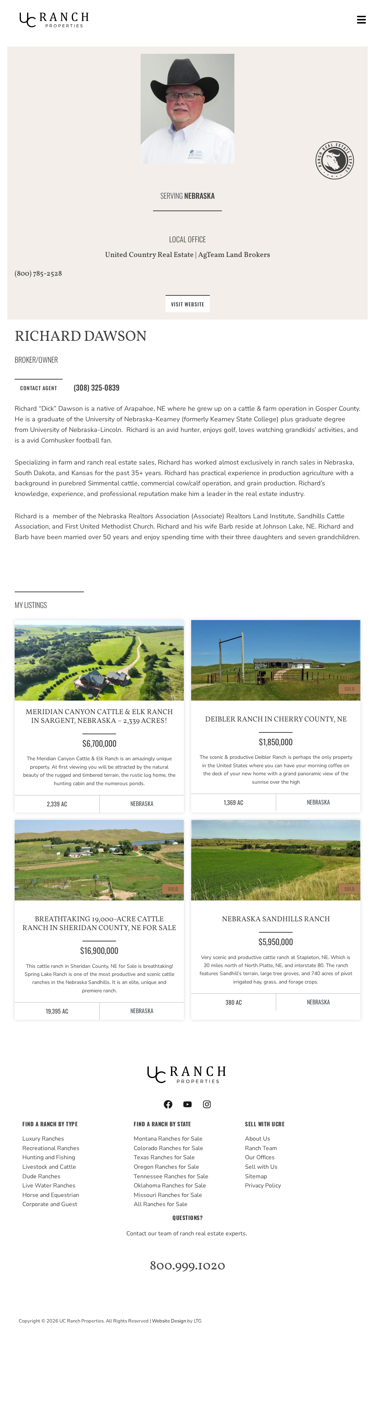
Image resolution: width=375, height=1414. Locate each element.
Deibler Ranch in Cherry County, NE (276, 720)
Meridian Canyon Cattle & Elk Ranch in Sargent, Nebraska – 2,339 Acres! (99, 716)
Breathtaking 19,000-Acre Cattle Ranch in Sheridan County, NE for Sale (99, 923)
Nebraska (199, 195)
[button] (361, 19)
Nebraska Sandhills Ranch (276, 919)
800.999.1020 (187, 1266)
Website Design (169, 1321)
